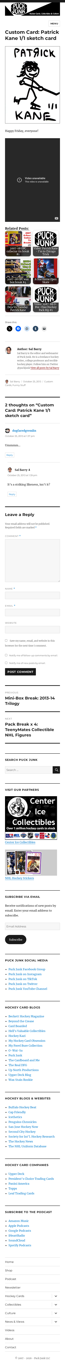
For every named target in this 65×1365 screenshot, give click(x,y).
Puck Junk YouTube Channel (27, 989)
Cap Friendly (17, 1112)
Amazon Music (18, 1221)
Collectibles (13, 1304)
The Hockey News (20, 1141)
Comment (13, 536)
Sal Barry (15, 381)
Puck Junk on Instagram (25, 974)
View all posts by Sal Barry (45, 367)
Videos (9, 1330)
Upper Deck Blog (19, 1075)
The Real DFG (17, 1065)
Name (10, 588)
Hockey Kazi (16, 1036)
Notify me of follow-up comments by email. (33, 655)
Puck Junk (15, 1055)
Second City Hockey (22, 1131)
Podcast (10, 1279)
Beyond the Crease (21, 1021)
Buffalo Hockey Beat (22, 1107)
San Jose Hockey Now (23, 1127)
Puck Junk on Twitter (22, 984)
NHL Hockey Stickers (19, 878)
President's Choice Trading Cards (31, 1178)
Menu (54, 23)
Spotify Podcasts (19, 1245)
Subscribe (15, 939)
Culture (10, 1313)
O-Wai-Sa (15, 1050)
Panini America (18, 1183)
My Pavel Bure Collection (25, 1045)
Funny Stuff (18, 385)
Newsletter (12, 1287)
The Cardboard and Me (24, 1060)
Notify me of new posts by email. (27, 663)
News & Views (14, 1321)
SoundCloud (16, 1240)
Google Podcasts (19, 1230)
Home (9, 1262)
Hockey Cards (14, 1296)
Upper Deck (16, 1174)
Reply (9, 455)
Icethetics (15, 1117)
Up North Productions (23, 1070)
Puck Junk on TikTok (22, 979)
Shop (8, 1270)
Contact (10, 1347)
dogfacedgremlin (24, 430)
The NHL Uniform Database (27, 1146)
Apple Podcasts (18, 1226)
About (9, 1338)
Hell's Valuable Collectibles (26, 1031)
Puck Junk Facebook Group (26, 969)
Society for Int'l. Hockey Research (31, 1136)
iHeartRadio (16, 1235)
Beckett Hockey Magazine (26, 1016)
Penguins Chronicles (22, 1122)
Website (11, 622)
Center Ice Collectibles (20, 842)
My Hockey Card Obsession (26, 1040)
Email (10, 605)
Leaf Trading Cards (21, 1193)
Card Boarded (17, 1026)
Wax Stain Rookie (20, 1079)
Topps (12, 1188)
